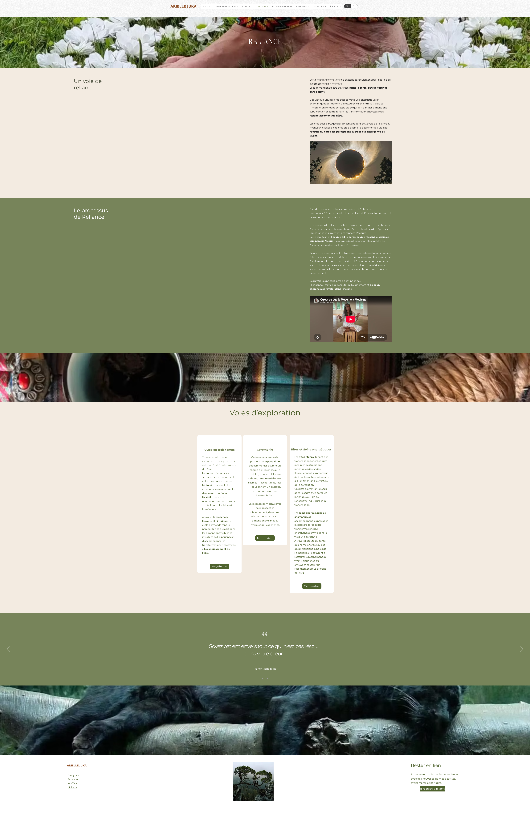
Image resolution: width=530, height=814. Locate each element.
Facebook (73, 779)
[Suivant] (521, 649)
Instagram (73, 775)
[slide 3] (267, 678)
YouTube (72, 783)
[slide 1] (262, 678)
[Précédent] (8, 649)
